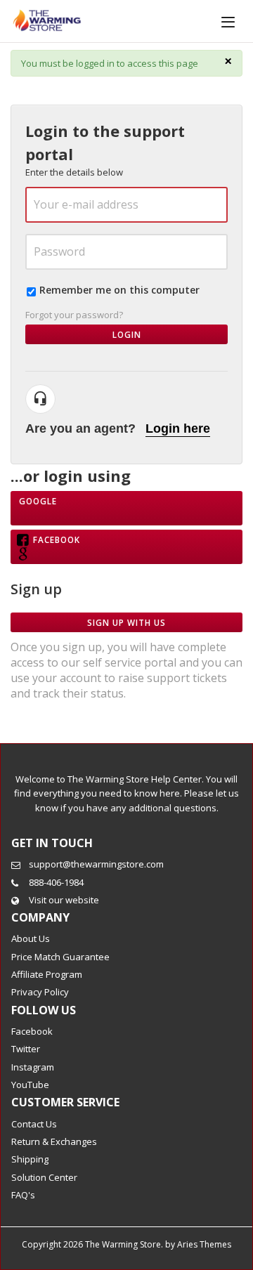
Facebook (56, 539)
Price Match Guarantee (60, 956)
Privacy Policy (40, 992)
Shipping (29, 1159)
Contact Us (34, 1124)
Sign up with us (126, 622)
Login (126, 334)
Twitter (25, 1048)
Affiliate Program (46, 974)
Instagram (32, 1067)
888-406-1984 (56, 882)
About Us (30, 938)
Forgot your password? (74, 314)
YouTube (30, 1084)
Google (38, 500)
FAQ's (23, 1195)
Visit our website (64, 899)
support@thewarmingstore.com (96, 864)
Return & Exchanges (54, 1141)
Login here (177, 428)
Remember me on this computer (119, 289)
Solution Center (44, 1177)
